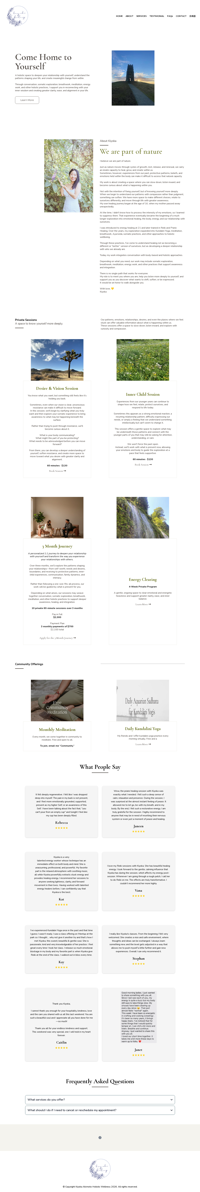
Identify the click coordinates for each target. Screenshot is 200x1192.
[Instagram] (100, 1137)
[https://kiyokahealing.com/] (17, 16)
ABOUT (129, 16)
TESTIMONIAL (156, 16)
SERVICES (141, 16)
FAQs (170, 16)
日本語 (192, 16)
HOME (119, 16)
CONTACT (181, 16)
